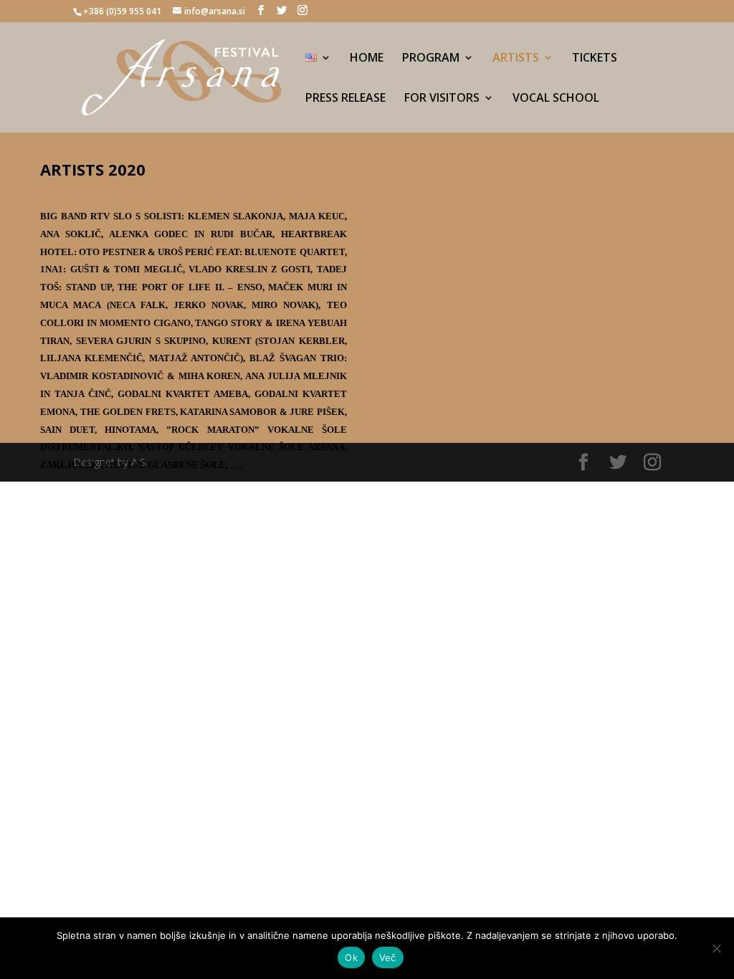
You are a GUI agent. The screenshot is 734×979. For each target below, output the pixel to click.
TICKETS (594, 58)
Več (387, 957)
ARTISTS (515, 58)
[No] (716, 948)
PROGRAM (430, 58)
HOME (366, 58)
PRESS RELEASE (345, 98)
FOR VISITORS (442, 98)
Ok (351, 957)
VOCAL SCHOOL (556, 98)
